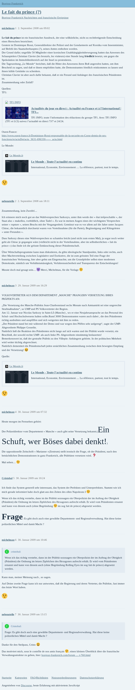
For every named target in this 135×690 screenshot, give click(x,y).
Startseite (7, 677)
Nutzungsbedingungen (64, 677)
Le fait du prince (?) (21, 11)
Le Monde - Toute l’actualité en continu (56, 161)
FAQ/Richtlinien (39, 677)
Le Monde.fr (16, 155)
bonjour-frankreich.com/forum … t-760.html (66, 655)
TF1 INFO (15, 102)
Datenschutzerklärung (92, 677)
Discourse (26, 685)
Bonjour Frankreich (12, 3)
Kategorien (21, 677)
